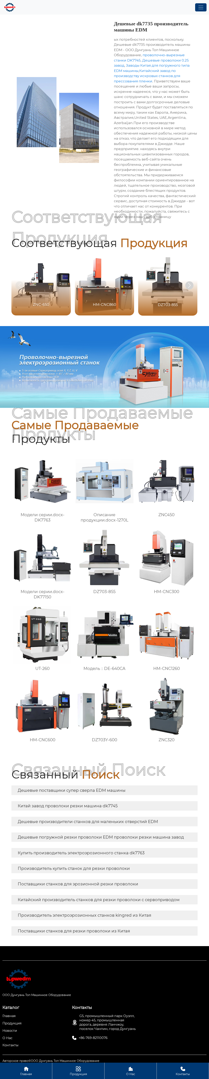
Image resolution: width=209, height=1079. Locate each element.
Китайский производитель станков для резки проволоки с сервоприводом (99, 899)
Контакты (183, 1071)
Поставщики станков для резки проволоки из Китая (74, 931)
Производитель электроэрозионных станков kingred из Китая (84, 915)
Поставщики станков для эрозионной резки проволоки (78, 884)
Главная (26, 1071)
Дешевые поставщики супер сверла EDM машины (72, 790)
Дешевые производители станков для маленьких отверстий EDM (88, 821)
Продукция (78, 1071)
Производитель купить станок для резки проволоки (74, 868)
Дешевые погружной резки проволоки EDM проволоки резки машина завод (101, 837)
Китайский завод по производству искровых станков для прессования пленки (147, 76)
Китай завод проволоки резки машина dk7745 (68, 805)
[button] (189, 285)
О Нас (130, 1071)
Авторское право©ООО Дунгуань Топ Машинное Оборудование (50, 1061)
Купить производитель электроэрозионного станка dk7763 (81, 852)
